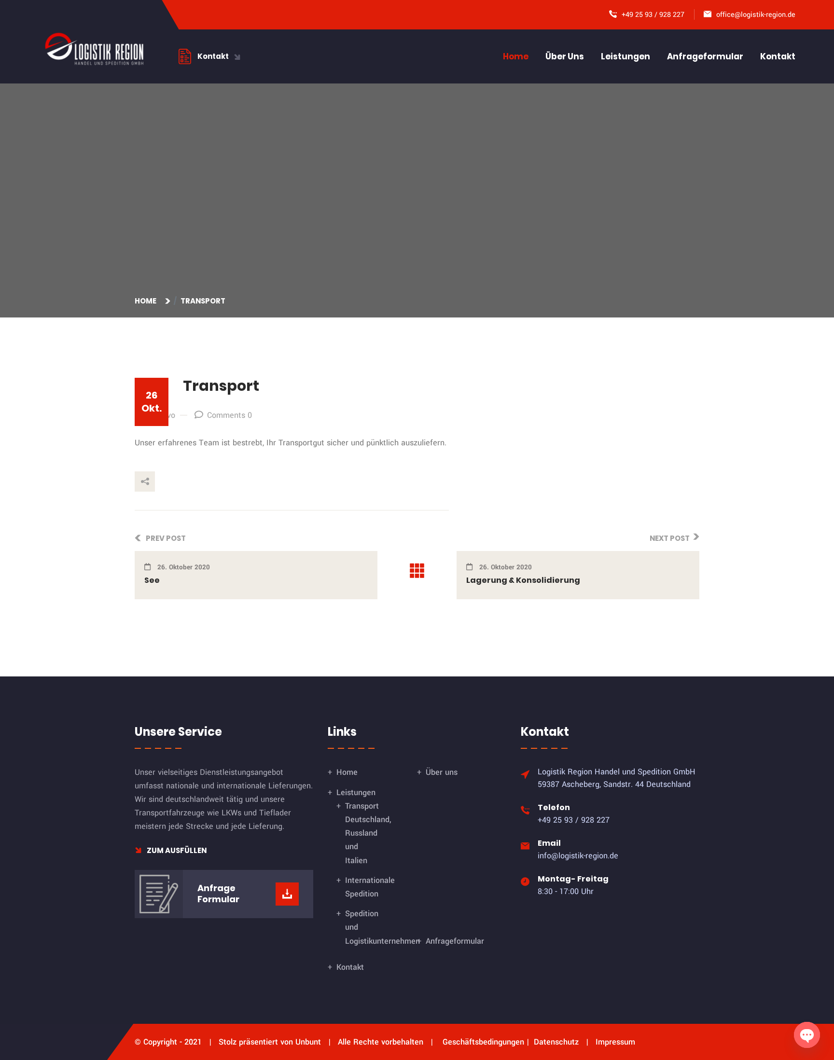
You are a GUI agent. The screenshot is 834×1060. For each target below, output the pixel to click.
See (152, 580)
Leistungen (625, 56)
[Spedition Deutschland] (94, 48)
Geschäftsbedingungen (483, 1041)
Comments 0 (229, 415)
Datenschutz (556, 1041)
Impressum (615, 1041)
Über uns (564, 56)
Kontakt (777, 56)
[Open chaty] (807, 1035)
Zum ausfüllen (176, 850)
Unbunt (308, 1041)
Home (515, 56)
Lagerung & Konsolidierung (523, 580)
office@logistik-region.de (755, 15)
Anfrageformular (705, 56)
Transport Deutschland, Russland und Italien (368, 833)
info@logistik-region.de (578, 855)
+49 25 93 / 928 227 (653, 15)
